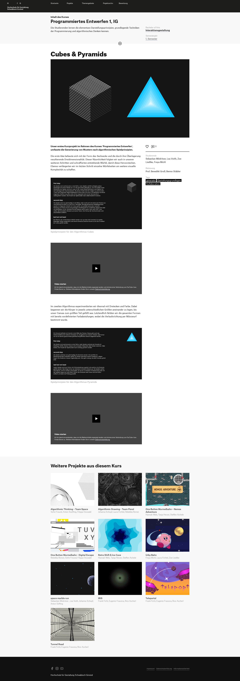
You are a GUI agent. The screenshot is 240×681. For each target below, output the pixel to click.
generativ (151, 180)
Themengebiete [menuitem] (88, 3)
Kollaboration (153, 183)
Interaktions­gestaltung (158, 30)
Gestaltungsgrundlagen (169, 180)
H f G (17, 6)
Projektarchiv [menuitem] (108, 3)
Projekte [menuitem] (70, 3)
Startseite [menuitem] (54, 3)
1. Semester (151, 38)
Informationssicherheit (181, 669)
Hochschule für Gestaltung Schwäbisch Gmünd (72, 675)
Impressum (151, 669)
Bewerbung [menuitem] (123, 3)
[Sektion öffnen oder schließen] (120, 43)
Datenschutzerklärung (102, 289)
